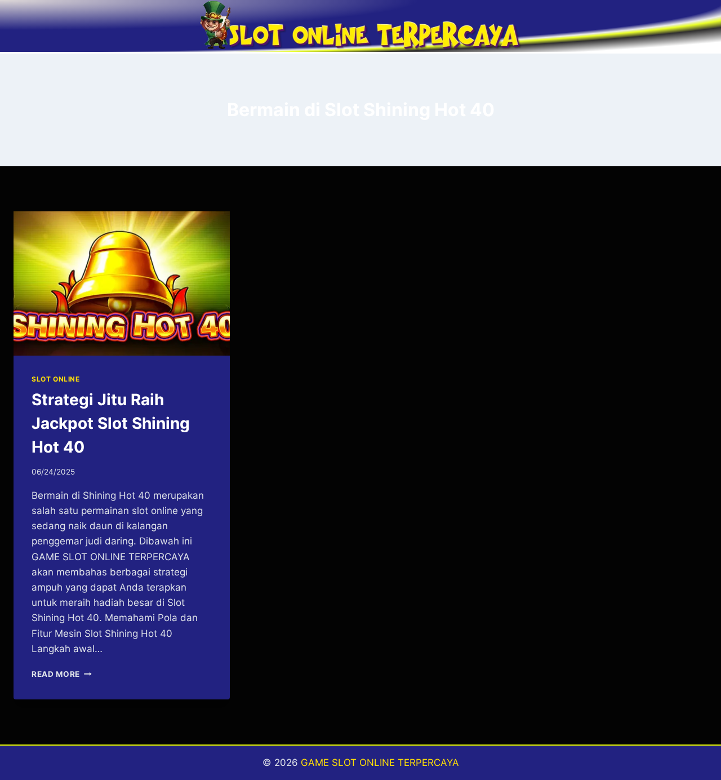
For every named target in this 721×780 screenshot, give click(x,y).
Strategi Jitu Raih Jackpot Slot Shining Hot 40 (111, 423)
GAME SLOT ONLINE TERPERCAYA (380, 762)
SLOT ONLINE (56, 379)
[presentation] (122, 283)
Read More (62, 674)
